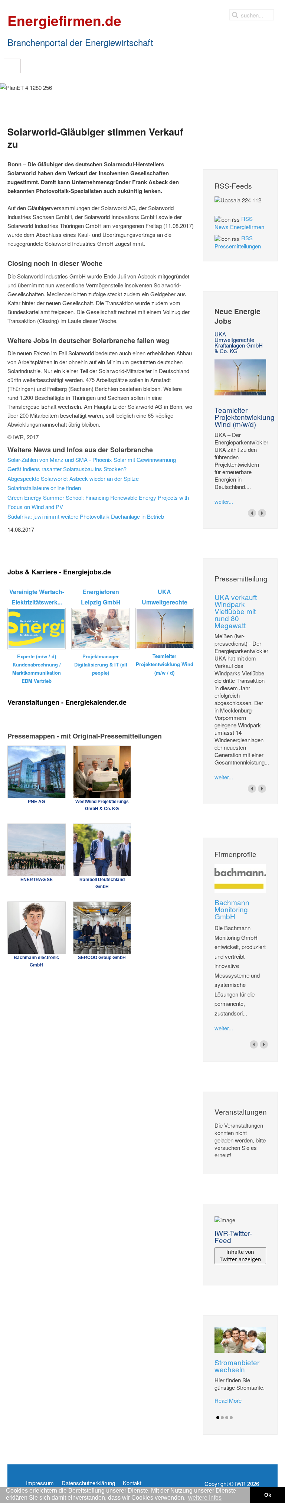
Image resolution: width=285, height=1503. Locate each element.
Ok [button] (267, 1495)
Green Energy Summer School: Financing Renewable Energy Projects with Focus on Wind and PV (98, 502)
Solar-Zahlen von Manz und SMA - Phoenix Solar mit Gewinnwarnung (91, 459)
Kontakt (132, 1483)
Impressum (40, 1483)
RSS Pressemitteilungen (237, 242)
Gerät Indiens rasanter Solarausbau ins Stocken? (67, 469)
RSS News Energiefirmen (239, 223)
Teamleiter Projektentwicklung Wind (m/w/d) (244, 417)
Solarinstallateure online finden (44, 488)
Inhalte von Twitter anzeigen (240, 1255)
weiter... (223, 501)
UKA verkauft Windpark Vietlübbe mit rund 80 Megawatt (235, 611)
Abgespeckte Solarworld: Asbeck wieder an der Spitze (73, 478)
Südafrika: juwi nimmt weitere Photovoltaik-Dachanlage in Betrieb (85, 516)
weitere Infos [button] (205, 1497)
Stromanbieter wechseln (236, 1365)
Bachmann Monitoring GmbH (231, 909)
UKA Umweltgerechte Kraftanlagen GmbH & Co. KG (238, 342)
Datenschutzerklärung (88, 1483)
